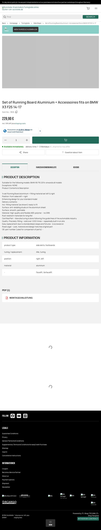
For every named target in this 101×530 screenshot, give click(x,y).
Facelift (39, 272)
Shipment (5, 483)
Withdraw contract (88, 519)
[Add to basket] (65, 140)
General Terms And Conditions (13, 441)
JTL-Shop (85, 513)
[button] (97, 409)
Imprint (4, 452)
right (38, 258)
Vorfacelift (47, 272)
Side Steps (37, 23)
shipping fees (18, 517)
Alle (37, 252)
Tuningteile (25, 23)
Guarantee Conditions (10, 433)
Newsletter (6, 487)
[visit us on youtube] (19, 416)
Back (4, 23)
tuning (43, 252)
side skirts (40, 245)
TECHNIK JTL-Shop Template (93, 514)
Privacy (4, 437)
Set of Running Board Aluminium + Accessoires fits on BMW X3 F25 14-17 (70, 23)
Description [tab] (15, 167)
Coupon (5, 469)
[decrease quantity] (5, 140)
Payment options (8, 480)
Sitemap (5, 448)
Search (90, 17)
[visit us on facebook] (13, 416)
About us (5, 476)
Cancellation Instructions (11, 455)
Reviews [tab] (76, 167)
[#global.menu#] (96, 8)
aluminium (40, 265)
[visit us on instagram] (25, 416)
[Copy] (16, 112)
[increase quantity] (26, 140)
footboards (50, 245)
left (42, 258)
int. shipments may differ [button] (59, 146)
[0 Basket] (88, 8)
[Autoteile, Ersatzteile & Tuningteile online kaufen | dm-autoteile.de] (22, 8)
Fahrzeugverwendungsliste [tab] (46, 167)
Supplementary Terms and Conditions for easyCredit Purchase (24, 444)
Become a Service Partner (11, 472)
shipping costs (20, 123)
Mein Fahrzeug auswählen (25, 29)
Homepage (13, 23)
